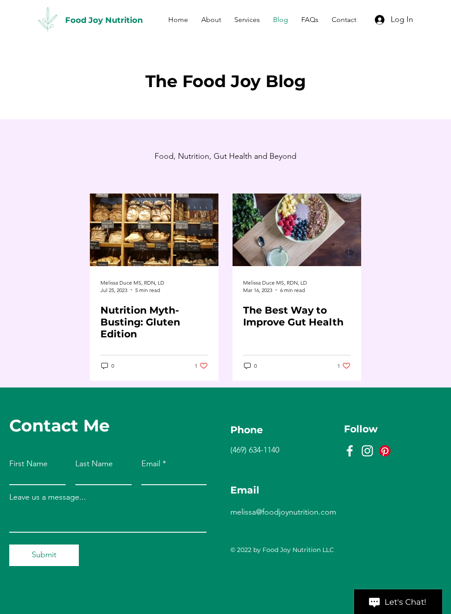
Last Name (94, 464)
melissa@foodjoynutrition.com (283, 512)
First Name (28, 464)
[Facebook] (349, 450)
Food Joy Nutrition (104, 20)
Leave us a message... (47, 497)
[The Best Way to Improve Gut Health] (297, 230)
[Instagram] (367, 450)
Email (150, 464)
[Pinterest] (384, 450)
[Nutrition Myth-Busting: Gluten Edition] (154, 230)
